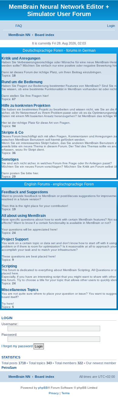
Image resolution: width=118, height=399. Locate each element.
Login (7, 318)
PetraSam (9, 367)
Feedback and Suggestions (25, 192)
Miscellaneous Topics (20, 290)
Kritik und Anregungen (21, 58)
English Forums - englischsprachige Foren (59, 184)
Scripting (9, 266)
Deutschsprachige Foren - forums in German (59, 50)
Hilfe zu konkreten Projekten (26, 105)
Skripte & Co (12, 132)
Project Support (15, 239)
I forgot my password (17, 346)
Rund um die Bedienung (22, 82)
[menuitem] (16, 25)
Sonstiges (10, 159)
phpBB (43, 387)
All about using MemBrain (24, 216)
